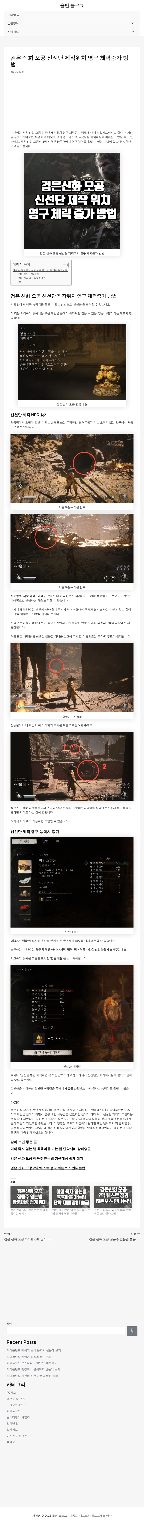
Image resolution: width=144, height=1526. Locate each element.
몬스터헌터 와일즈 (18, 1417)
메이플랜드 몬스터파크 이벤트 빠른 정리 (32, 1363)
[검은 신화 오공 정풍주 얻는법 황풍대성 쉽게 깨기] (29, 1197)
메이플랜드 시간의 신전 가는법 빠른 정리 (32, 1375)
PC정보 (11, 1392)
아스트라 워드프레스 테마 (95, 1515)
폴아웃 (11, 1442)
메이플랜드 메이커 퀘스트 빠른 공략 (29, 1356)
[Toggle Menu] (131, 23)
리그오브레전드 (16, 1405)
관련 (18, 281)
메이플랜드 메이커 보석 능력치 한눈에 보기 (34, 1350)
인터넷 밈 (14, 15)
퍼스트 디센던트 (17, 1436)
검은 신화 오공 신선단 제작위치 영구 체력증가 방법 (40, 270)
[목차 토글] (63, 265)
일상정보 (12, 1429)
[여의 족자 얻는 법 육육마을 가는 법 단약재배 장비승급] (71, 1197)
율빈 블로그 (72, 5)
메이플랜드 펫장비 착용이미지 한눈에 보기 (33, 1369)
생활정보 (13, 23)
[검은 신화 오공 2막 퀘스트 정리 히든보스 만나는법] (113, 1197)
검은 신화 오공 (16, 1399)
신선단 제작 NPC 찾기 (27, 274)
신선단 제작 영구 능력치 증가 (31, 278)
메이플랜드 (14, 1411)
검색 (9, 1323)
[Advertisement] (71, 102)
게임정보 (13, 31)
